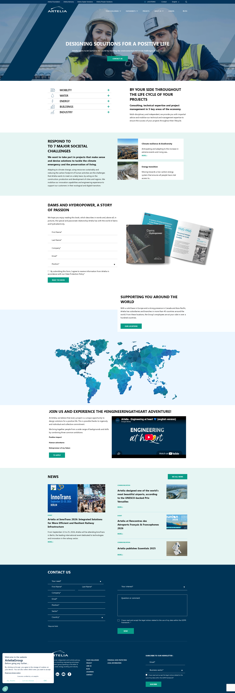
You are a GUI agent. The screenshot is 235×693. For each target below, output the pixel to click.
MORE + (50, 542)
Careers (171, 11)
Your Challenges (112, 11)
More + (144, 155)
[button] (184, 2)
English (174, 2)
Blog (185, 11)
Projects (146, 11)
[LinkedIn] (57, 674)
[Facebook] (69, 674)
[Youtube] (63, 674)
